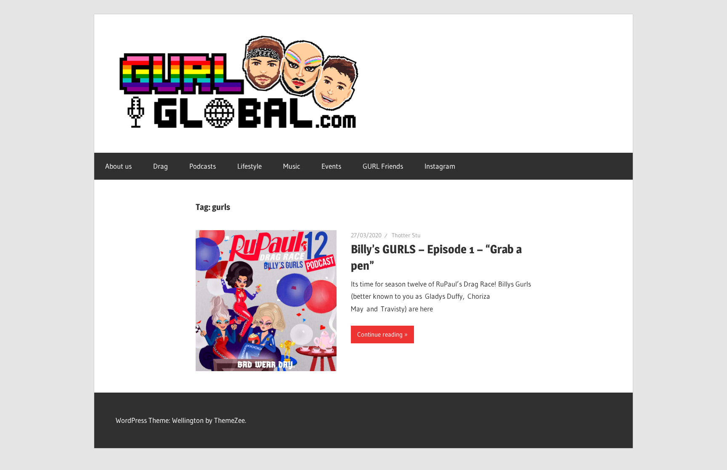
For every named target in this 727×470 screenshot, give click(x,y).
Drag (160, 166)
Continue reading (380, 334)
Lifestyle (249, 166)
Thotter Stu (406, 235)
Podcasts (202, 166)
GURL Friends (383, 166)
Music (291, 166)
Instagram (440, 166)
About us (118, 166)
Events (331, 166)
